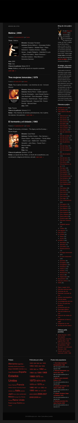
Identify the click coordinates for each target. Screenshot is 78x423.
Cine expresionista (65, 176)
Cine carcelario (64, 128)
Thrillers (62, 228)
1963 (45, 369)
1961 (37, 369)
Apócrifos (62, 244)
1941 (40, 363)
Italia (17, 390)
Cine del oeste (64, 160)
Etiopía (10, 385)
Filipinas (14, 385)
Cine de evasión (64, 140)
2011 (40, 397)
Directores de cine (63, 291)
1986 (31, 387)
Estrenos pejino (64, 218)
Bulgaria (22, 366)
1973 (32, 380)
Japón (10, 394)
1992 (42, 387)
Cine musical (63, 196)
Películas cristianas (65, 220)
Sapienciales (63, 277)
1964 (31, 372)
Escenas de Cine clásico (65, 325)
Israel (13, 391)
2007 (44, 393)
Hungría (24, 387)
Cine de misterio (64, 148)
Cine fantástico (64, 178)
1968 (44, 372)
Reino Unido (19, 399)
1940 (37, 363)
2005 (35, 394)
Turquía (10, 405)
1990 (39, 387)
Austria (16, 366)
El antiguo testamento (66, 252)
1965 (35, 373)
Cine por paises (62, 299)
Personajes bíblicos (63, 309)
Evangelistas (63, 264)
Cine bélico (63, 124)
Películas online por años (65, 289)
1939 (34, 363)
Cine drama (63, 162)
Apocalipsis (63, 242)
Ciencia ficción (64, 116)
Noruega (16, 397)
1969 (32, 376)
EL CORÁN (61, 234)
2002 (31, 394)
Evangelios (63, 262)
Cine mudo (63, 194)
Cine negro (63, 198)
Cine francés (63, 180)
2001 (45, 391)
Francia (20, 384)
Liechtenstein (22, 394)
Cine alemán (63, 120)
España (22, 371)
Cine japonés (61, 230)
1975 (43, 380)
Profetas (62, 270)
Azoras (62, 238)
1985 (43, 384)
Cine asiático (61, 109)
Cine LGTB (61, 232)
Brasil (19, 366)
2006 (39, 393)
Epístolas (62, 260)
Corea (25, 369)
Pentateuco (63, 266)
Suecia (19, 403)
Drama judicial (64, 216)
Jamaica (22, 391)
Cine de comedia (64, 136)
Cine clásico (63, 130)
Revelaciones (63, 272)
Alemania (12, 363)
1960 (34, 369)
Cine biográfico (64, 126)
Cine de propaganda (65, 150)
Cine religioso (63, 208)
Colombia (21, 369)
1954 (31, 366)
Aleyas (62, 236)
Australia (10, 366)
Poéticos (62, 268)
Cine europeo (63, 174)
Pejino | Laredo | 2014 (64, 287)
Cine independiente (65, 184)
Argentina (20, 364)
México (11, 396)
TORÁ (59, 283)
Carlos (28, 37)
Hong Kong (19, 387)
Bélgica (10, 369)
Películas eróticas (63, 281)
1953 (44, 363)
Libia (17, 394)
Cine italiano (63, 188)
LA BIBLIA (61, 240)
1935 (31, 363)
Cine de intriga (64, 146)
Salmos (62, 275)
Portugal (10, 400)
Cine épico (63, 168)
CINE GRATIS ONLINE (64, 111)
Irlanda (10, 391)
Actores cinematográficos (65, 297)
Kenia (14, 394)
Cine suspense (64, 212)
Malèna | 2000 (15, 32)
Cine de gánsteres (65, 142)
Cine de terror (63, 158)
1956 (39, 366)
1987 (35, 387)
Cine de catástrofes (65, 132)
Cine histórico (63, 182)
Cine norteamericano (65, 200)
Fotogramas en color (63, 323)
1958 (43, 366)
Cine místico (63, 192)
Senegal (14, 403)
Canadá (15, 369)
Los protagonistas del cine (65, 301)
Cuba (9, 372)
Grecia (10, 387)
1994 (45, 387)
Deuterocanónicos (65, 248)
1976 (31, 384)
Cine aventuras (64, 122)
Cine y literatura (64, 214)
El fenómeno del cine (63, 307)
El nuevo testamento (65, 256)
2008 (31, 397)
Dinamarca (15, 372)
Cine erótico (63, 170)
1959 (31, 369)
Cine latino (63, 190)
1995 (31, 390)
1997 (39, 390)
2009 (36, 397)
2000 (42, 390)
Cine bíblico (63, 246)
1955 (36, 366)
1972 (42, 377)
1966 (39, 372)
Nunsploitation (62, 279)
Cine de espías (64, 138)
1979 (39, 384)
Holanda (14, 387)
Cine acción (63, 118)
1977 (35, 384)
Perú (20, 397)
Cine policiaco (64, 206)
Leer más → (12, 71)
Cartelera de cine (62, 107)
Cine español (63, 172)
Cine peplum (63, 204)
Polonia (23, 397)
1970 (37, 376)
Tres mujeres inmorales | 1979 (23, 77)
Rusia (10, 403)
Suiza (23, 403)
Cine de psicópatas (65, 154)
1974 (38, 380)
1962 (41, 368)
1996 (36, 390)
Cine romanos (64, 210)
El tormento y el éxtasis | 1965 (23, 121)
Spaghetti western (65, 224)
